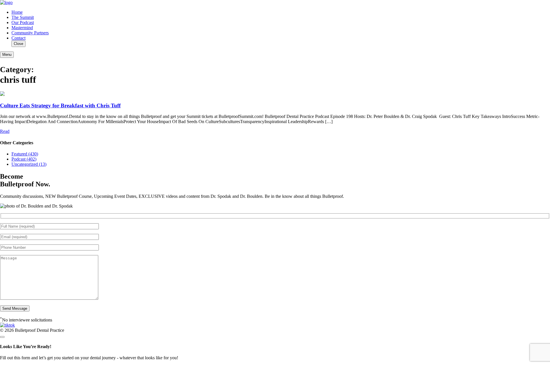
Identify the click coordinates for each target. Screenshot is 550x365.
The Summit (22, 17)
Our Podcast (22, 22)
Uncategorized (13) (28, 164)
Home (17, 12)
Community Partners (30, 32)
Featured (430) (24, 153)
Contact (18, 37)
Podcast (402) (23, 159)
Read (4, 131)
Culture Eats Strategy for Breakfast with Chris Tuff (60, 105)
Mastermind (22, 27)
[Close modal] (2, 337)
